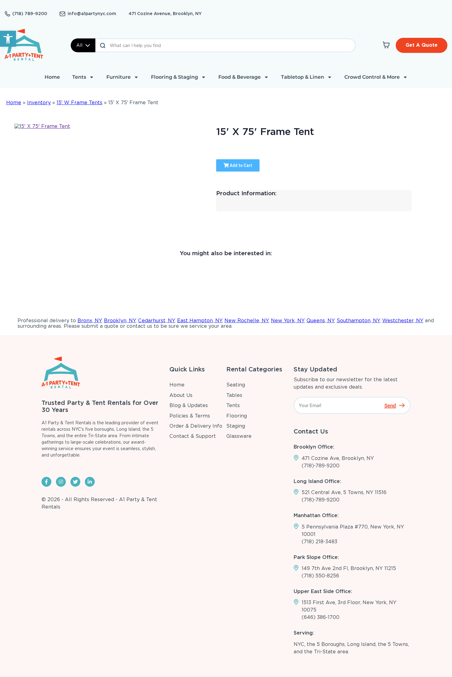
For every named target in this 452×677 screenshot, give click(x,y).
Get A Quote (422, 45)
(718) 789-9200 (29, 13)
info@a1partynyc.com (92, 13)
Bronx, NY (89, 320)
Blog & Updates (188, 405)
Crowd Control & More (372, 77)
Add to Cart (240, 165)
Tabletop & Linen (302, 77)
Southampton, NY (358, 320)
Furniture (118, 77)
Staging (235, 426)
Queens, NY (320, 320)
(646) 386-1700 (320, 617)
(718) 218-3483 (319, 541)
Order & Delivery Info (195, 426)
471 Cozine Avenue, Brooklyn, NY (165, 13)
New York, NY (287, 320)
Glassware (239, 436)
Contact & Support (192, 436)
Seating (235, 385)
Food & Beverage (239, 77)
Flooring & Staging (174, 77)
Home (52, 77)
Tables (234, 395)
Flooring (236, 416)
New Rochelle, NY (246, 320)
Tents (79, 77)
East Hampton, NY (199, 320)
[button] (8, 39)
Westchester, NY (402, 320)
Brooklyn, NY (120, 320)
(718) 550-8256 (320, 576)
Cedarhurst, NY (156, 320)
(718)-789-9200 (320, 466)
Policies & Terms (189, 416)
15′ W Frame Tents (79, 102)
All (79, 45)
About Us (180, 395)
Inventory (39, 102)
